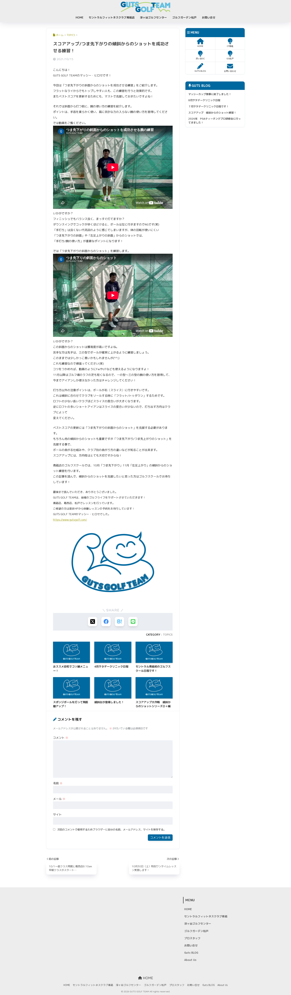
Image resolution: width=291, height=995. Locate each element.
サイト (57, 814)
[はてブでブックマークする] (119, 621)
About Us (190, 960)
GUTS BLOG (200, 71)
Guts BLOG (191, 953)
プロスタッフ (192, 938)
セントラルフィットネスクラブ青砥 (205, 916)
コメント (60, 738)
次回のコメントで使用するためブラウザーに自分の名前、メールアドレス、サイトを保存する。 (111, 829)
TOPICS (168, 634)
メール (59, 799)
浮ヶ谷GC (200, 58)
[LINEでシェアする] (133, 621)
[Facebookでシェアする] (106, 621)
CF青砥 (230, 46)
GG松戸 (230, 58)
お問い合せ (208, 17)
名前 (57, 783)
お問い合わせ (230, 71)
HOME (79, 17)
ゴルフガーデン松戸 (184, 17)
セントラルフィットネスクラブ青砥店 (112, 17)
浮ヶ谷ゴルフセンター (153, 17)
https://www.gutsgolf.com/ (70, 520)
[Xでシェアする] (92, 621)
